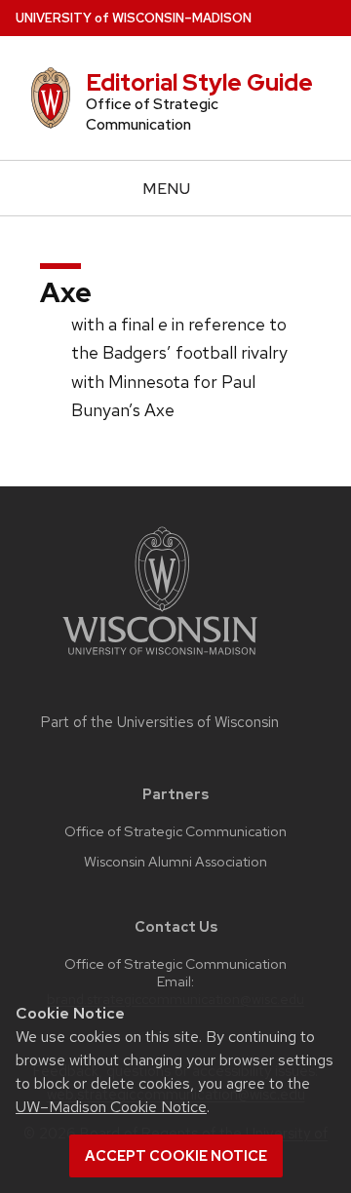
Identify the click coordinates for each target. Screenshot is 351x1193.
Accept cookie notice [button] (176, 1156)
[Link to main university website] (159, 658)
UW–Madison (134, 18)
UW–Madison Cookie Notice (111, 1107)
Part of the (160, 722)
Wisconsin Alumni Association (175, 861)
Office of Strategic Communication (175, 831)
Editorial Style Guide (199, 82)
